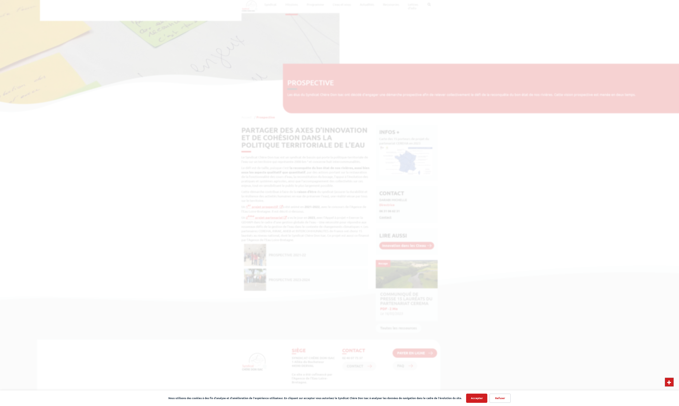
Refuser (500, 398)
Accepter (477, 398)
